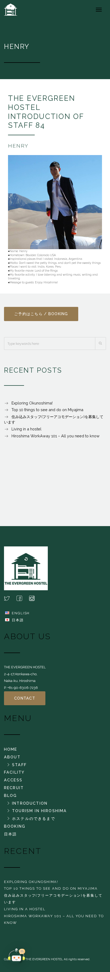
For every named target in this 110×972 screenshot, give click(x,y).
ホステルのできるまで (33, 818)
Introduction (30, 803)
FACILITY (14, 772)
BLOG (10, 795)
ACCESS (13, 780)
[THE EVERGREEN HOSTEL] (13, 9)
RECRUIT (14, 787)
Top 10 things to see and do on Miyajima (47, 409)
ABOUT (12, 757)
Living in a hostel (26, 429)
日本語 (18, 620)
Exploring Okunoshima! (32, 403)
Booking (14, 826)
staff (19, 764)
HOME (10, 749)
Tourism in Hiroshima (39, 810)
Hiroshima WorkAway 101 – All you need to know (55, 436)
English (21, 613)
